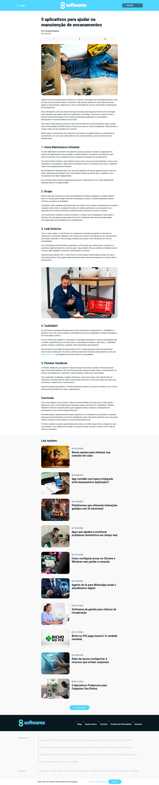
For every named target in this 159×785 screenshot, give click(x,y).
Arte (52, 740)
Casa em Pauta (113, 771)
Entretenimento (64, 747)
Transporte (61, 762)
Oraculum (102, 771)
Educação (128, 740)
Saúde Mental (111, 755)
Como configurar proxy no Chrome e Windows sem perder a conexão (93, 560)
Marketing (44, 755)
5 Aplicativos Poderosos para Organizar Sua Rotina (89, 687)
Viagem (75, 762)
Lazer (130, 747)
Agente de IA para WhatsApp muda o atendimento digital (94, 586)
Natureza (52, 755)
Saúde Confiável (70, 771)
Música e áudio (82, 747)
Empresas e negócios (48, 747)
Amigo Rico (44, 771)
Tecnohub (94, 771)
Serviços (43, 762)
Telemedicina (123, 755)
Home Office (73, 755)
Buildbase (124, 771)
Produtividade (62, 755)
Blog (80, 724)
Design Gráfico (93, 740)
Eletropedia (134, 771)
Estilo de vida (103, 747)
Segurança (133, 755)
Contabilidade (122, 747)
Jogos (73, 747)
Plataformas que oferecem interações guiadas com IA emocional (94, 507)
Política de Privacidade (121, 724)
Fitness (102, 755)
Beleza (57, 740)
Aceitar (115, 782)
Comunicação (71, 740)
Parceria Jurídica (56, 771)
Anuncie (138, 724)
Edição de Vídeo (106, 740)
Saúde (96, 755)
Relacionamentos (86, 755)
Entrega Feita (83, 771)
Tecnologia (52, 762)
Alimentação (45, 740)
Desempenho (118, 740)
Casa (63, 740)
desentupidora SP (48, 354)
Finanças (112, 747)
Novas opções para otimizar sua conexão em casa (91, 454)
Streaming (93, 747)
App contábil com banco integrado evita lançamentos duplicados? (92, 480)
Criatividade (82, 740)
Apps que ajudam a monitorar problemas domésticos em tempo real (94, 533)
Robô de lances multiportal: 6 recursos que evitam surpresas (90, 660)
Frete (69, 762)
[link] (32, 723)
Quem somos (91, 724)
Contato (104, 724)
